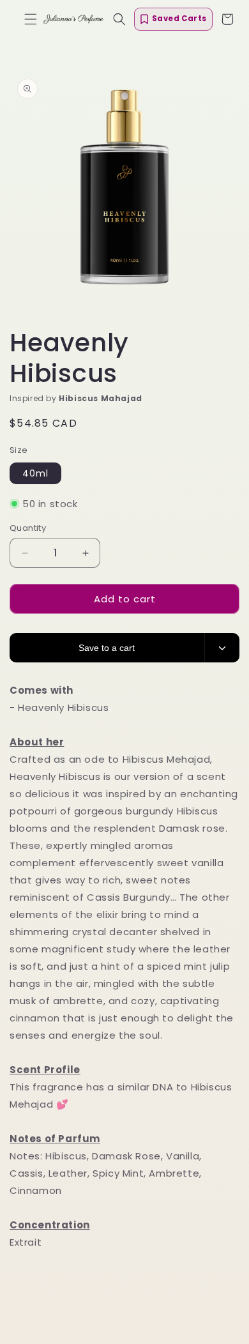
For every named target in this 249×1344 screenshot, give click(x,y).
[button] (30, 19)
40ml (35, 473)
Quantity (28, 528)
